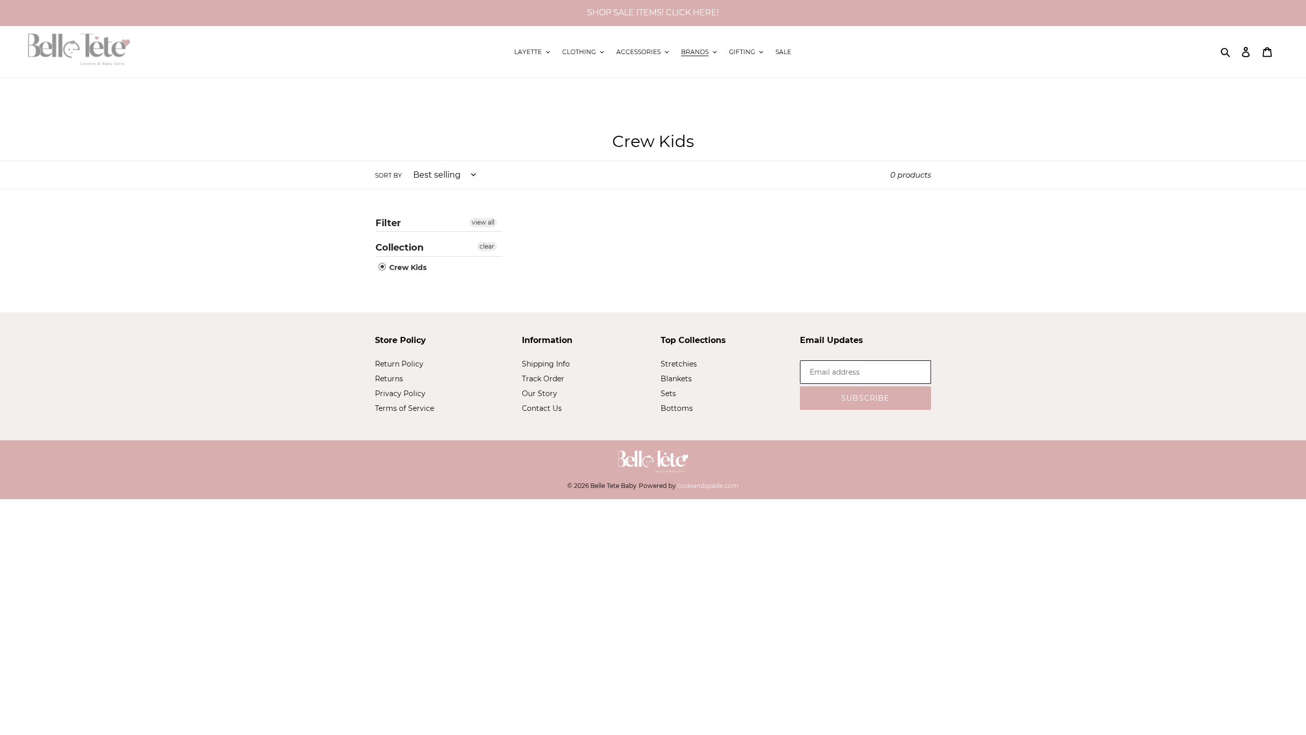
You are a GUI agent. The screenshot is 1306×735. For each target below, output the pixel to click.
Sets (668, 393)
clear (487, 246)
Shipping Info (546, 364)
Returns (389, 378)
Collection (399, 247)
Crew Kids (406, 267)
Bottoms (677, 408)
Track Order (543, 378)
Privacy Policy (400, 393)
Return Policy (399, 364)
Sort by (388, 175)
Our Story (539, 393)
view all (483, 222)
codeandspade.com (708, 485)
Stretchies (679, 364)
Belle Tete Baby (613, 485)
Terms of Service (404, 408)
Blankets (676, 378)
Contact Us (542, 408)
